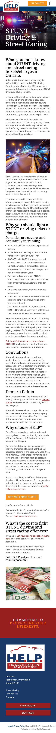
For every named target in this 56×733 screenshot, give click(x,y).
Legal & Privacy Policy (16, 726)
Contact (28, 712)
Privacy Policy (12, 690)
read (25, 516)
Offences (10, 676)
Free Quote (37, 3)
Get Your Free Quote (22, 497)
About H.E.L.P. (12, 683)
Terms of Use (12, 693)
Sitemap (10, 697)
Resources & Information (18, 679)
